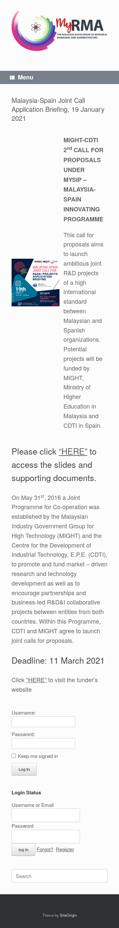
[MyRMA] (59, 30)
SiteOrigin (68, 915)
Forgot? (45, 849)
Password (22, 825)
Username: (24, 712)
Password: (23, 733)
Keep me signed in (38, 755)
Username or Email (33, 804)
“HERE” (73, 451)
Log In (24, 769)
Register (65, 849)
